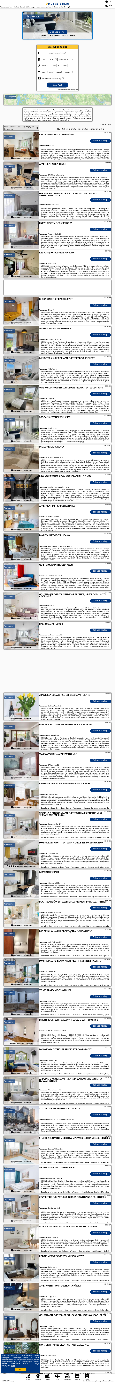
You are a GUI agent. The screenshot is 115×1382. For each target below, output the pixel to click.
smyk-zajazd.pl (57, 4)
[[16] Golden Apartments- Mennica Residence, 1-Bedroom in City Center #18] (21, 606)
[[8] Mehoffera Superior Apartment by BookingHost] (21, 370)
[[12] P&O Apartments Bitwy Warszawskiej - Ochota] (21, 488)
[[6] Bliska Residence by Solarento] (21, 311)
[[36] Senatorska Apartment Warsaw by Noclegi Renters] (21, 1238)
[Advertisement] (57, 671)
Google (36, 1356)
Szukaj (57, 85)
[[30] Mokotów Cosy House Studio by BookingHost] (21, 1061)
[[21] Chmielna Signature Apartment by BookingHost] (21, 795)
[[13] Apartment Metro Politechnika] (21, 518)
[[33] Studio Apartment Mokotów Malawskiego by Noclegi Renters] (21, 1150)
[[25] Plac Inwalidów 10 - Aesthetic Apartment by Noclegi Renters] (21, 913)
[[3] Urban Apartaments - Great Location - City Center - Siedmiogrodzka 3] (21, 205)
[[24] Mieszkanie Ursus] (21, 884)
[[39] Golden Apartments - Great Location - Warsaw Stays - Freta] (21, 1327)
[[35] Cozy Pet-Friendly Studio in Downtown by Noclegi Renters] (21, 1209)
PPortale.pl (11, 1381)
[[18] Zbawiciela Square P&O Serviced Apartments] (21, 707)
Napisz (112, 1381)
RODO (13, 1366)
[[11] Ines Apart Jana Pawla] (21, 458)
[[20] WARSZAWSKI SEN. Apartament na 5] (21, 766)
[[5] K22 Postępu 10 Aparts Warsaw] (21, 264)
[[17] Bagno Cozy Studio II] (21, 636)
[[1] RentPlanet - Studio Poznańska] (21, 146)
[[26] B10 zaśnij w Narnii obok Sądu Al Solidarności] (21, 943)
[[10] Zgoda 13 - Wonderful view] (21, 429)
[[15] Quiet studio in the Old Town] (21, 577)
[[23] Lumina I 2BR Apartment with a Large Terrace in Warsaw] (21, 854)
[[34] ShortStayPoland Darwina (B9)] (21, 1179)
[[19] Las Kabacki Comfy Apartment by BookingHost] (21, 736)
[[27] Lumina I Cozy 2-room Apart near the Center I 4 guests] (21, 973)
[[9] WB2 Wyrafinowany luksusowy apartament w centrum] (21, 399)
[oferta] (12, 158)
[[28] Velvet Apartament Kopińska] (21, 1002)
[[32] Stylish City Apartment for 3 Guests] (21, 1120)
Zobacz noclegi (100, 141)
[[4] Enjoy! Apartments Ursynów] (21, 235)
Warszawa (8, 137)
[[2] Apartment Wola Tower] (21, 176)
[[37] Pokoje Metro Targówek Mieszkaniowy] (21, 1268)
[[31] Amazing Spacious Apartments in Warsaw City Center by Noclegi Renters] (21, 1091)
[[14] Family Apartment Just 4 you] (21, 547)
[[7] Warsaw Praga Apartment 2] (21, 340)
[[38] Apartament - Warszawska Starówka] (21, 1297)
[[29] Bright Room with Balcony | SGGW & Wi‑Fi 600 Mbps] (21, 1032)
